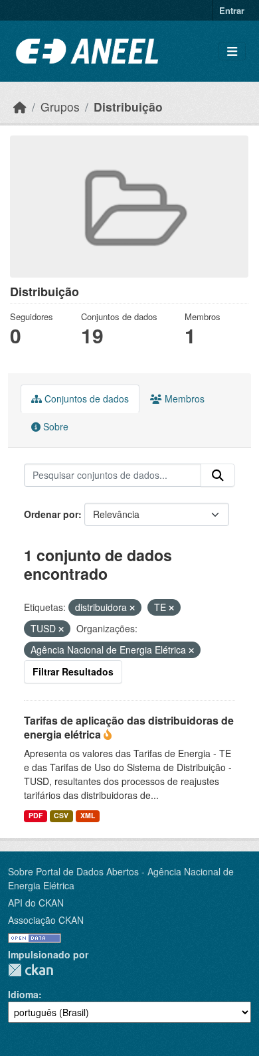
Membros (183, 398)
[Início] (20, 106)
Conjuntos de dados (85, 398)
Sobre (54, 426)
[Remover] (132, 607)
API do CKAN (36, 902)
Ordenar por (51, 514)
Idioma (23, 994)
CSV (61, 815)
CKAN (30, 970)
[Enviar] (218, 475)
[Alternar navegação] (232, 51)
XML (87, 815)
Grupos (60, 106)
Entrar (231, 10)
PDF (36, 815)
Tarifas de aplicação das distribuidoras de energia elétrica (129, 727)
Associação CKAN (46, 919)
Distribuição (128, 106)
